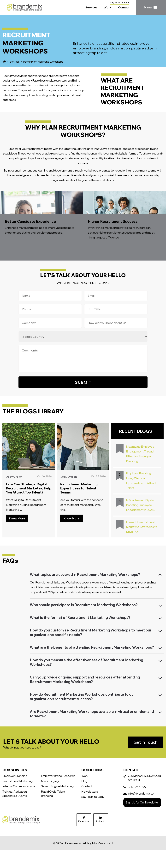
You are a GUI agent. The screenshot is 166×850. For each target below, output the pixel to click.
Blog (84, 781)
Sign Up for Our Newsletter (142, 802)
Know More (17, 518)
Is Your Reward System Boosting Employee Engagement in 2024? (141, 504)
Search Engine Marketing (57, 786)
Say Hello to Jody (119, 2)
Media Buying (50, 781)
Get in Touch (145, 742)
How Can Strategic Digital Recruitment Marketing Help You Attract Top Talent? (28, 488)
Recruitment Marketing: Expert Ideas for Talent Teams (79, 488)
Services (91, 7)
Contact (123, 7)
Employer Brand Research (58, 776)
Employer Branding (14, 776)
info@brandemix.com (142, 793)
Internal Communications (18, 786)
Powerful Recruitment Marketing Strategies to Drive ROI (141, 527)
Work (107, 7)
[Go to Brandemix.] (4, 61)
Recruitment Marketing (17, 781)
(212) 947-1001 (137, 786)
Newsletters (89, 791)
